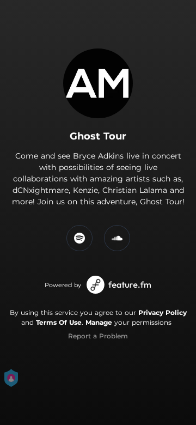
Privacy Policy (162, 312)
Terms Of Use (59, 322)
